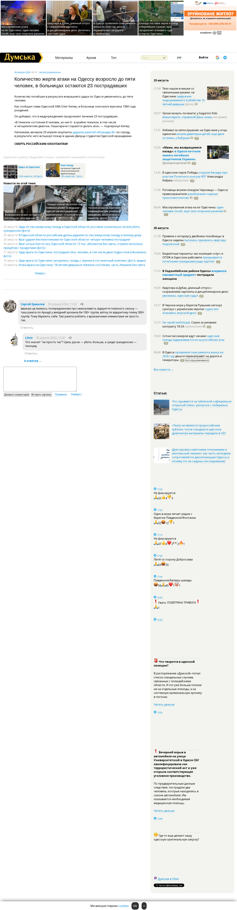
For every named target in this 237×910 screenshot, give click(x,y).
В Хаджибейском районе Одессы (186, 271)
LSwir (29, 338)
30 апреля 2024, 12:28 (50, 338)
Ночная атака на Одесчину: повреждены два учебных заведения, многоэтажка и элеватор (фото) (104, 213)
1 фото (78, 176)
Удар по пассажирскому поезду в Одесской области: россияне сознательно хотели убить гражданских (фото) (71, 228)
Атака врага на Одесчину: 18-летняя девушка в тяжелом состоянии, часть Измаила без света (82, 265)
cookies (124, 906)
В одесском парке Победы (180, 172)
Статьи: (160, 392)
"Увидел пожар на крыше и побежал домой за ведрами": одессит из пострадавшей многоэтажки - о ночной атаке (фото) (64, 211)
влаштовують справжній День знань (187, 117)
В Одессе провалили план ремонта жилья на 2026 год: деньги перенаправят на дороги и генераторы (114, 28)
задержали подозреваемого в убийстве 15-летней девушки (183, 100)
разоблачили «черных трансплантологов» (190, 196)
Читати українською (50, 72)
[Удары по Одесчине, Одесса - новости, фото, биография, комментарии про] (10, 178)
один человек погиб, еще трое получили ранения (192, 209)
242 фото (37, 176)
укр (179, 57)
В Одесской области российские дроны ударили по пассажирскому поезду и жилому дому (80, 235)
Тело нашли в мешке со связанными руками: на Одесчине (178, 92)
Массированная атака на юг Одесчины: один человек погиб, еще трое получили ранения (22, 30)
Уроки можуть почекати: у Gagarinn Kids (189, 113)
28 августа (161, 228)
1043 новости (25, 176)
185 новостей (67, 176)
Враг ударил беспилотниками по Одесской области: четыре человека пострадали (74, 239)
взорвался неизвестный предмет (194, 273)
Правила (61, 394)
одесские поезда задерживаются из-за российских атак (193, 338)
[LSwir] (14, 345)
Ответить (26, 328)
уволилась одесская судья (180, 296)
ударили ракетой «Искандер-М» (94, 132)
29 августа (161, 80)
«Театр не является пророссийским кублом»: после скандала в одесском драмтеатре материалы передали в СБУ (199, 429)
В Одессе (168, 352)
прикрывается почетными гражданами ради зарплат (192, 259)
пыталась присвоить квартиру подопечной (194, 242)
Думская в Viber (168, 879)
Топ (113, 57)
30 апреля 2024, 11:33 (62, 304)
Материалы (64, 57)
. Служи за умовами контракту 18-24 (189, 324)
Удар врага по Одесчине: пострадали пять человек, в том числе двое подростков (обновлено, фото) (75, 254)
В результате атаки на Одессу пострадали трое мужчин (23, 216)
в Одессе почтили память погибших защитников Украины (181, 155)
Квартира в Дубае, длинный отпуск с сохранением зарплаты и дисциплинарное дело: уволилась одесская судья (68, 28)
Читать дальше (164, 704)
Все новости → (164, 369)
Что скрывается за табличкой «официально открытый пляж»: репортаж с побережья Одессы (202, 405)
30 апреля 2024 (22, 72)
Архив (91, 57)
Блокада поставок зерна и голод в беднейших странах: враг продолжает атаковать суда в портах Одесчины (158, 28)
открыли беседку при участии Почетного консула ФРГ (194, 174)
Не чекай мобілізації (176, 322)
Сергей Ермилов (33, 304)
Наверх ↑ (41, 273)
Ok (135, 906)
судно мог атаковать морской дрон (190, 311)
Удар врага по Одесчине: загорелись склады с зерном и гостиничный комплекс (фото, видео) (82, 260)
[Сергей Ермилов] (9, 312)
